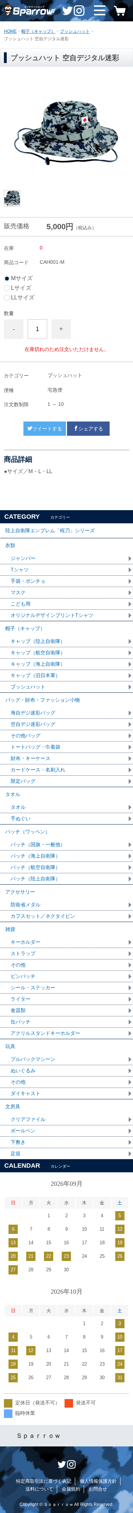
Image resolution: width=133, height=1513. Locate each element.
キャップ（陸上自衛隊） (38, 641)
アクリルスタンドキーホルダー (45, 1033)
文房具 (12, 1106)
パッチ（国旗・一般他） (38, 844)
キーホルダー (25, 942)
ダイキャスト (25, 1093)
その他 (18, 965)
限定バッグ (23, 781)
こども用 (21, 604)
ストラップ (23, 953)
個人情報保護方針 (98, 1481)
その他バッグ (25, 735)
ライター (21, 999)
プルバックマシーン (33, 1059)
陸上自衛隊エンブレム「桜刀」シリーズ (50, 530)
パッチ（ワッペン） (27, 831)
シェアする (90, 428)
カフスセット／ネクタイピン (43, 916)
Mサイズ (22, 278)
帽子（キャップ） (38, 31)
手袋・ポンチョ (28, 581)
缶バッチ (21, 1022)
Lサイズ (21, 288)
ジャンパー (23, 558)
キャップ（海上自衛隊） (38, 664)
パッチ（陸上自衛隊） (35, 878)
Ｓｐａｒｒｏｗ (38, 1435)
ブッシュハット (75, 31)
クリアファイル (28, 1119)
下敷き (18, 1142)
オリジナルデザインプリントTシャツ (52, 615)
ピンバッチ (23, 976)
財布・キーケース (30, 758)
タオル (12, 794)
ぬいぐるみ (23, 1070)
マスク (18, 592)
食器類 (18, 1010)
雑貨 (10, 929)
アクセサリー (20, 892)
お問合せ (98, 1489)
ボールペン (23, 1131)
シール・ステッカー (33, 987)
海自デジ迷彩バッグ (33, 713)
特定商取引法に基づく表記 (43, 1481)
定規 (16, 1153)
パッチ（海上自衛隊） (35, 856)
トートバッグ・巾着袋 (35, 747)
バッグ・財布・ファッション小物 (42, 700)
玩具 (10, 1046)
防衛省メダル (25, 904)
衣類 (10, 545)
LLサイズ (22, 297)
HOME (10, 31)
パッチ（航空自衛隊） (35, 867)
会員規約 (71, 1489)
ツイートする (47, 428)
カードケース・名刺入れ (38, 770)
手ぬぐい (21, 818)
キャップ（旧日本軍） (35, 675)
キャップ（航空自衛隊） (38, 652)
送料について (39, 1489)
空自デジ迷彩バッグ (33, 724)
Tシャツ (20, 569)
